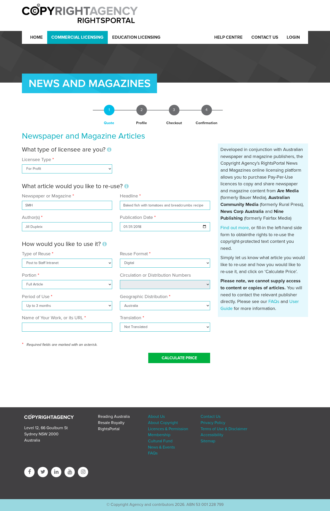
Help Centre (228, 37)
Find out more (234, 227)
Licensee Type (37, 159)
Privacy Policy (213, 422)
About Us (156, 416)
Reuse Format (134, 254)
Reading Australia (114, 416)
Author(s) (31, 217)
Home (36, 37)
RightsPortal (109, 429)
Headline (129, 196)
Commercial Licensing (77, 37)
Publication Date (136, 217)
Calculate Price (179, 358)
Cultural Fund (160, 441)
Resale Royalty (111, 422)
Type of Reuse (36, 254)
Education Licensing (136, 37)
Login (293, 37)
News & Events (161, 447)
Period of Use (36, 296)
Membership (159, 434)
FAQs (273, 301)
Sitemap (208, 441)
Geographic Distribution (144, 296)
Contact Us (264, 37)
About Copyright (163, 422)
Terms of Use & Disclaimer (224, 429)
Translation (130, 318)
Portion (29, 275)
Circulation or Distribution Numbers (155, 275)
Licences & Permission (168, 429)
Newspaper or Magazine (46, 196)
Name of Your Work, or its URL (52, 318)
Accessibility (212, 434)
